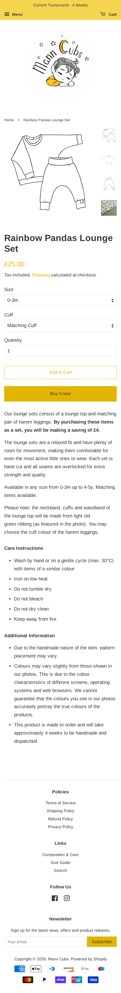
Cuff (8, 315)
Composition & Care (60, 854)
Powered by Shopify (89, 959)
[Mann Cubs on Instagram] (67, 899)
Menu (17, 14)
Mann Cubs (58, 959)
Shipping (41, 275)
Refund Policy (60, 819)
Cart (112, 14)
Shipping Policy (60, 811)
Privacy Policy (60, 827)
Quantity (13, 340)
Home (9, 120)
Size (9, 289)
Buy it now (60, 393)
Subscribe (102, 941)
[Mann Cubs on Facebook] (54, 899)
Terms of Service (61, 803)
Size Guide (60, 862)
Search (60, 870)
